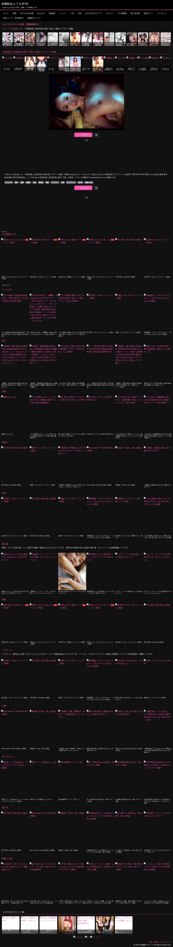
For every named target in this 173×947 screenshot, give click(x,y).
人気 (72, 13)
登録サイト (148, 13)
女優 (62, 182)
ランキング (161, 13)
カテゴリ (110, 13)
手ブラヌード (71, 182)
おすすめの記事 (26, 13)
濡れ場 (41, 182)
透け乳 (80, 182)
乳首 (34, 182)
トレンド (62, 13)
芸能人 (28, 182)
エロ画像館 (122, 13)
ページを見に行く (83, 134)
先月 (80, 13)
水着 (22, 182)
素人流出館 (135, 13)
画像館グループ (33, 18)
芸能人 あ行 (89, 182)
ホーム (6, 13)
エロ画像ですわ (16, 28)
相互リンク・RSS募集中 (13, 18)
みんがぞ (41, 13)
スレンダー (8, 182)
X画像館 (51, 13)
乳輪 (47, 182)
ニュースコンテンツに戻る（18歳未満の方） (21, 24)
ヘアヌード (54, 182)
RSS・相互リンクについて (160, 942)
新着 (14, 13)
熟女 (16, 182)
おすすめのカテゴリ (93, 13)
